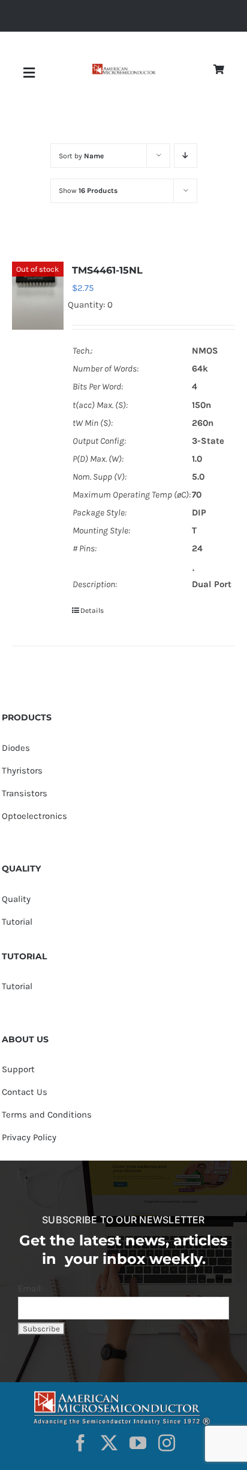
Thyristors (22, 770)
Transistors (24, 793)
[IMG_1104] (123, 67)
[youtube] (137, 1443)
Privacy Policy (29, 1137)
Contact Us (24, 1092)
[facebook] (80, 1443)
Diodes (16, 747)
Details (92, 610)
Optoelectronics (34, 816)
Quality (16, 899)
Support (18, 1069)
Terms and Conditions (47, 1114)
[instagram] (166, 1443)
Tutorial (17, 921)
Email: (30, 1288)
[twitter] (109, 1443)
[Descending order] (185, 155)
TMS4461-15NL (107, 270)
